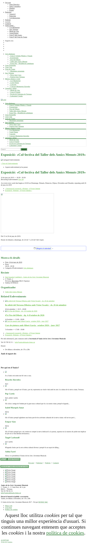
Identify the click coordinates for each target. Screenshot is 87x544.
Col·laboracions (14, 18)
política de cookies (65, 533)
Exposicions (13, 107)
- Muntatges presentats (16, 71)
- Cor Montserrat (14, 81)
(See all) (21, 179)
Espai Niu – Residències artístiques (21, 113)
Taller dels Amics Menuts (17, 111)
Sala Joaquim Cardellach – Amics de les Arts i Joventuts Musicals (27, 277)
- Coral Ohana (14, 83)
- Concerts (12, 85)
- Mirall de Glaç (14, 90)
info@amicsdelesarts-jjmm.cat (25, 342)
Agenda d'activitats (13, 459)
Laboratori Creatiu (15, 145)
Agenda (7, 22)
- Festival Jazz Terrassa (17, 77)
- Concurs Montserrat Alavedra (19, 86)
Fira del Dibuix (14, 109)
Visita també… (10, 26)
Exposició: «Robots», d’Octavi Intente (18, 190)
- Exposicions (13, 58)
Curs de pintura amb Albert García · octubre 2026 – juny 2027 (32, 325)
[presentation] (30, 301)
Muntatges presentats (16, 120)
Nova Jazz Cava (14, 124)
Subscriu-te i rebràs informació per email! (14, 466)
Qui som (8, 3)
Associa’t (12, 14)
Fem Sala (4, 459)
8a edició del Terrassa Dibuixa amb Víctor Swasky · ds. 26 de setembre (35, 305)
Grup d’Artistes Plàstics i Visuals (20, 105)
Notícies (8, 20)
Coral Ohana (13, 132)
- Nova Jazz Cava (15, 75)
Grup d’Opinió (14, 142)
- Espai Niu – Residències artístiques (21, 63)
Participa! (8, 12)
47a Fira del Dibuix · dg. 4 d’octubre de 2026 (24, 315)
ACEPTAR (5, 540)
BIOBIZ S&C (43, 502)
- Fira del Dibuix (14, 60)
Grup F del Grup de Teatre (18, 37)
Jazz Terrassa (13, 29)
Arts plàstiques (28, 268)
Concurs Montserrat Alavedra (19, 136)
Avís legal (8, 508)
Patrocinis (12, 16)
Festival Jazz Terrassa (16, 126)
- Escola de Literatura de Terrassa (20, 94)
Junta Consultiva (14, 6)
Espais (11, 10)
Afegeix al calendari (43, 248)
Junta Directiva (14, 4)
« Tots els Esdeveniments (9, 163)
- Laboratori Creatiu (16, 96)
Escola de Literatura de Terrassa (20, 143)
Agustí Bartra (13, 33)
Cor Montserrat (14, 27)
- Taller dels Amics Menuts (18, 62)
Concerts (12, 134)
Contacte (8, 24)
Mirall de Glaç (14, 31)
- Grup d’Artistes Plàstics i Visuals (20, 56)
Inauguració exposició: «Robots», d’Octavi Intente (22, 189)
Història (12, 8)
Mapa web (8, 506)
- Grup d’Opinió (14, 92)
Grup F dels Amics (15, 35)
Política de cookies (11, 509)
